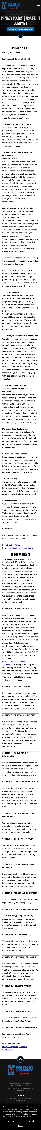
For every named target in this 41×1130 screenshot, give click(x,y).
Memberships (20, 1091)
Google (28, 1098)
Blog (8, 1088)
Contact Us (27, 1088)
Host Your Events (16, 1086)
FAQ (26, 1086)
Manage (20, 1126)
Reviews (26, 1083)
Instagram (21, 1101)
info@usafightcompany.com (20, 548)
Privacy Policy (15, 1116)
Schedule (16, 1088)
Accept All (11, 1121)
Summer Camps (14, 1083)
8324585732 (14, 545)
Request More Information (20, 29)
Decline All (30, 1121)
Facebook (12, 1098)
